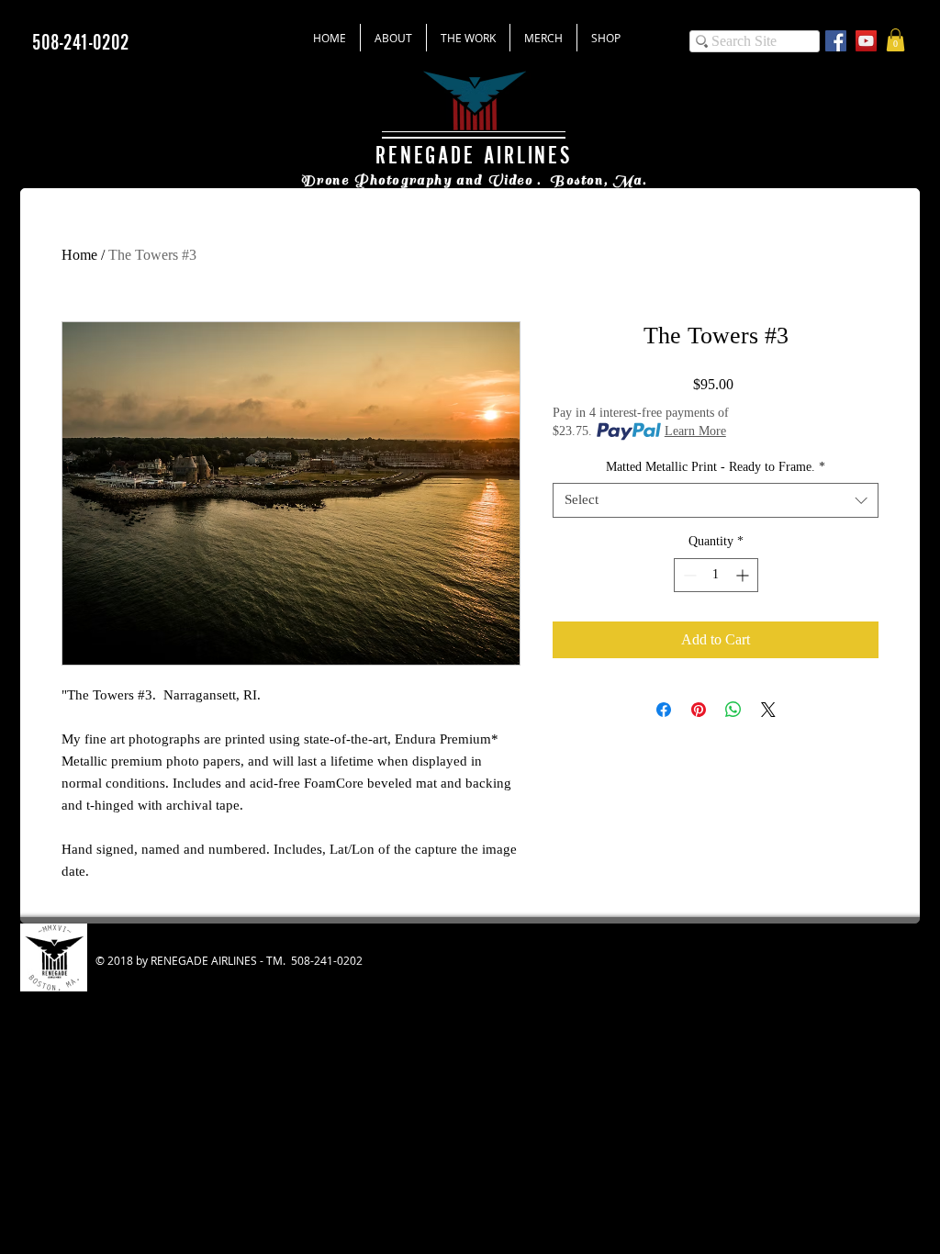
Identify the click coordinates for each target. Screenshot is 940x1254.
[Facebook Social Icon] (835, 40)
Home (79, 255)
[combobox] (715, 500)
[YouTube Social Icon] (866, 40)
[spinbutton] (716, 575)
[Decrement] (688, 575)
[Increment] (744, 575)
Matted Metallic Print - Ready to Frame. (715, 467)
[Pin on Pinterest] (699, 710)
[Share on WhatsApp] (733, 710)
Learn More (695, 431)
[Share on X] (768, 710)
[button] (895, 39)
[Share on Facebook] (664, 710)
